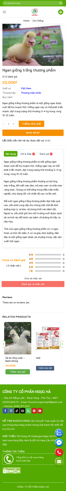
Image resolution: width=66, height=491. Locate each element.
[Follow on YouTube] (40, 410)
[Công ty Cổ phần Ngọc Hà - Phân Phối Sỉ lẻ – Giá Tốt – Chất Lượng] (34, 12)
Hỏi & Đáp (27, 153)
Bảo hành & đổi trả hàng (32, 440)
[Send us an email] (22, 410)
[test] (48, 338)
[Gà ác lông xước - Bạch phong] (17, 338)
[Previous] (3, 350)
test (38, 357)
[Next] (62, 350)
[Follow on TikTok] (17, 410)
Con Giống (38, 20)
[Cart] (60, 12)
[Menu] (4, 12)
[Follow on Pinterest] (34, 410)
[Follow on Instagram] (11, 410)
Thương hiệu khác (31, 92)
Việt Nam (26, 88)
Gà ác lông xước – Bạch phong (15, 359)
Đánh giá (46, 153)
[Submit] (60, 3)
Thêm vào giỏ (31, 123)
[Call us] (28, 410)
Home (26, 20)
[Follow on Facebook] (5, 410)
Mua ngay (33, 132)
